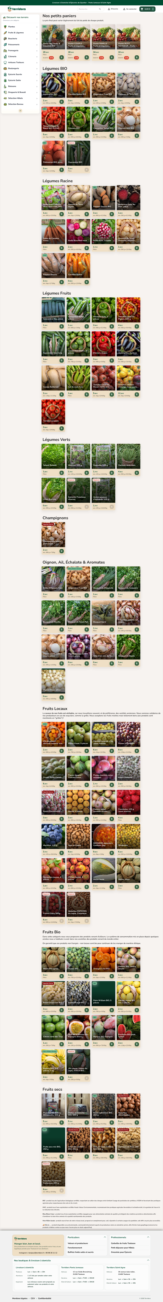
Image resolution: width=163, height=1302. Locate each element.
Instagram (23, 1253)
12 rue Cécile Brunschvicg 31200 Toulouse (82, 1273)
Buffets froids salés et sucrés (81, 1252)
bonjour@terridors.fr (36, 1253)
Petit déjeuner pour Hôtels (122, 1247)
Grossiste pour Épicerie (121, 1252)
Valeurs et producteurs (78, 1243)
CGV (33, 1298)
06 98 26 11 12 (51, 1253)
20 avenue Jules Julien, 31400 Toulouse (126, 1273)
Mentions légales (19, 1298)
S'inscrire (113, 9)
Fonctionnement (75, 1247)
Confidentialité (44, 1298)
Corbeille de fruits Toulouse (123, 1243)
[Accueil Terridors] (20, 1239)
